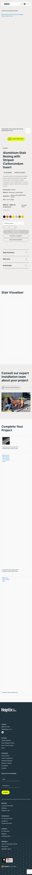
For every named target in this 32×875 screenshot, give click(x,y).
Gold (13, 217)
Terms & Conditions (7, 758)
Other (3, 748)
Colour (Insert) (6, 219)
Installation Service (12, 387)
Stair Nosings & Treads (7, 743)
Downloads (4, 765)
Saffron (22, 217)
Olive (19, 217)
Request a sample (16, 236)
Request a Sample (6, 763)
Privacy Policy (5, 755)
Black (4, 217)
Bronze (7, 217)
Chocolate (10, 217)
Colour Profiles (6, 210)
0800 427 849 (5, 727)
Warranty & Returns (6, 760)
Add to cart (16, 231)
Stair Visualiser (17, 139)
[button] (4, 216)
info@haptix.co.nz (6, 729)
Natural (16, 217)
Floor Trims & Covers (7, 745)
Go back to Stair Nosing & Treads (9, 10)
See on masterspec (16, 239)
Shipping (3, 768)
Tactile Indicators (6, 740)
